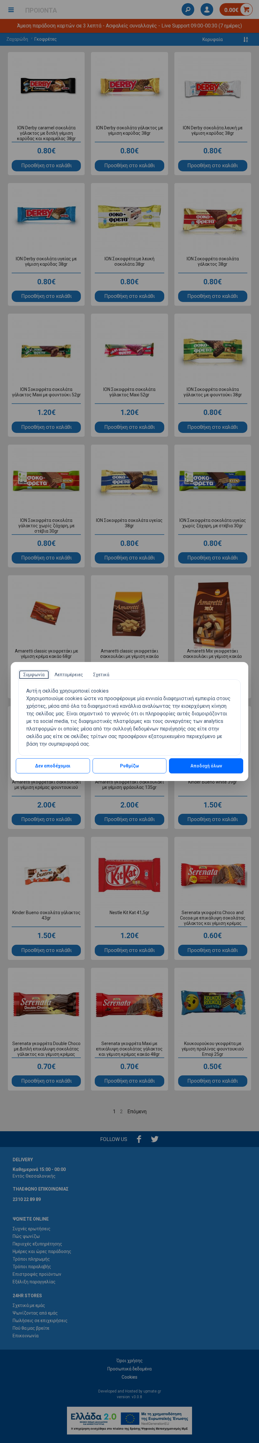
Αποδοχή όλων (206, 765)
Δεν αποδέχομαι (52, 765)
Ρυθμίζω (129, 765)
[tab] (34, 675)
